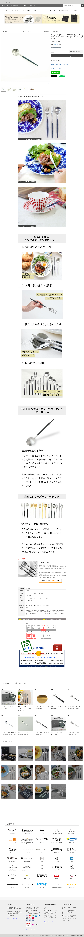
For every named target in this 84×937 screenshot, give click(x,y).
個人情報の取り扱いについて (46, 935)
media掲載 (28, 935)
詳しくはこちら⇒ (12, 918)
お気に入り (5, 5)
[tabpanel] (23, 18)
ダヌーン (52, 10)
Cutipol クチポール (9, 31)
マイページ (15, 5)
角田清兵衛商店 (63, 10)
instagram (21, 935)
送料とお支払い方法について (61, 935)
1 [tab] (42, 25)
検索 (82, 5)
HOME (2, 31)
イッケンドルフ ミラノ (29, 10)
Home (6, 10)
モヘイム (43, 10)
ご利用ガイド (35, 935)
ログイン (32, 5)
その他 (75, 10)
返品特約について (56, 60)
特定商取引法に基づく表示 (76, 935)
